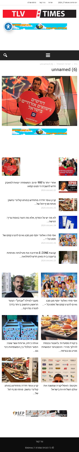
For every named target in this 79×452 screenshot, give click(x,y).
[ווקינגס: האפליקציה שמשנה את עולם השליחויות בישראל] (59, 370)
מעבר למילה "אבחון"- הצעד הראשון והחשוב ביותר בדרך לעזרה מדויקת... (23, 304)
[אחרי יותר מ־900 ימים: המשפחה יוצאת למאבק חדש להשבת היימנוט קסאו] (68, 187)
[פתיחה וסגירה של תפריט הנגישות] (8, 26)
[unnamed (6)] (39, 125)
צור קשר (42, 2)
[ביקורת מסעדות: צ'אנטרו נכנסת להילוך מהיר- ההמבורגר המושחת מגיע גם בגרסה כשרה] (59, 327)
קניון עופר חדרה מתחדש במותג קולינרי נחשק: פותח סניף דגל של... (21, 389)
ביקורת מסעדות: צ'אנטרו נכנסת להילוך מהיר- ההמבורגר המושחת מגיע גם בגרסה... (59, 347)
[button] (5, 55)
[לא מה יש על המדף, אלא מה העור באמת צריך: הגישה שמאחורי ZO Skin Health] (68, 222)
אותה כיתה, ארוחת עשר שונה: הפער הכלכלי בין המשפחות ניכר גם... (21, 347)
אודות (50, 2)
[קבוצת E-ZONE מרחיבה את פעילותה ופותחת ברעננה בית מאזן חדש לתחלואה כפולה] (68, 257)
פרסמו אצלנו (31, 2)
